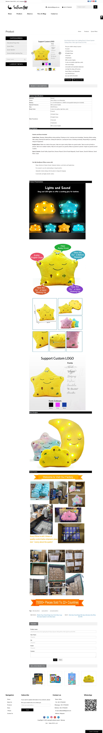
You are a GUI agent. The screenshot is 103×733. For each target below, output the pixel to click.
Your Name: (33, 634)
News (8, 707)
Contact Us (10, 713)
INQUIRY (69, 79)
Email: (32, 645)
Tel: (31, 640)
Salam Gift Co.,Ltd (53, 723)
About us (30, 14)
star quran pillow (54, 610)
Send (55, 659)
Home (10, 14)
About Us (9, 702)
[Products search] (95, 7)
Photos (9, 710)
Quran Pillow (94, 31)
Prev (32, 53)
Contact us (54, 14)
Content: (32, 651)
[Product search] (25, 59)
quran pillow (45, 610)
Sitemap (63, 720)
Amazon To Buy (79, 79)
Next (60, 53)
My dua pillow (36, 610)
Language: (21, 1)
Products (19, 14)
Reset (60, 659)
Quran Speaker (11, 49)
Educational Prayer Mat (13, 42)
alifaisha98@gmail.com (53, 7)
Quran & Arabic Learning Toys (14, 53)
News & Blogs (41, 14)
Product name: (34, 629)
